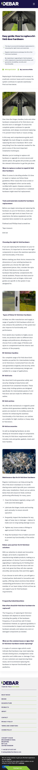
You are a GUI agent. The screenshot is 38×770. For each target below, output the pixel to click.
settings (21, 763)
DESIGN (3, 699)
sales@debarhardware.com (12, 752)
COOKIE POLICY (6, 730)
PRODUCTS (5, 707)
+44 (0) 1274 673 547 (9, 750)
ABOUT (3, 711)
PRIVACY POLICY (7, 722)
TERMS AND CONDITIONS (9, 726)
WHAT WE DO (5, 695)
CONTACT (4, 717)
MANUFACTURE (6, 703)
